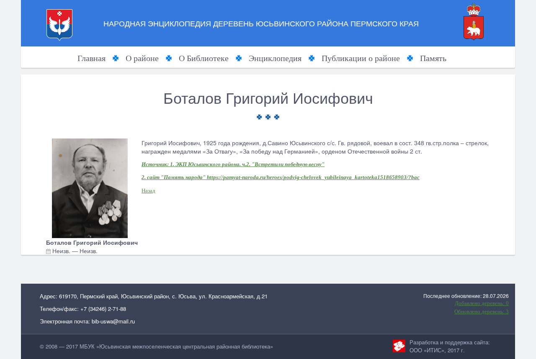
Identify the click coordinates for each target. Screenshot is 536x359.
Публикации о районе (361, 58)
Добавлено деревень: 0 (482, 303)
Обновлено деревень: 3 (481, 311)
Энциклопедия (275, 58)
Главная (91, 58)
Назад (148, 190)
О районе (142, 58)
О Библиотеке (204, 58)
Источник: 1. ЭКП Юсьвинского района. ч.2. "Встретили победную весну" (233, 164)
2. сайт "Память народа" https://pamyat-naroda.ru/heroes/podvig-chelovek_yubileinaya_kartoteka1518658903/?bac (281, 177)
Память (433, 58)
